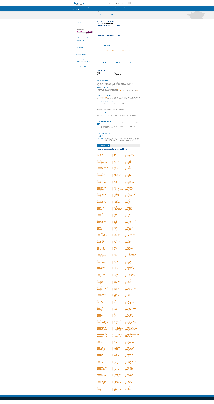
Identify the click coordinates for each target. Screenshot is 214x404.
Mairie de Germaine (100, 237)
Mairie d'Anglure (113, 153)
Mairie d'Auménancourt (129, 157)
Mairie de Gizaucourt (114, 240)
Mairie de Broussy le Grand (101, 181)
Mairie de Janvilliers (100, 250)
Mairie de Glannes (128, 240)
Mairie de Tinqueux (128, 357)
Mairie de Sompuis (128, 350)
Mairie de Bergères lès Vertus (130, 166)
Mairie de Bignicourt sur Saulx (116, 170)
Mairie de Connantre (114, 203)
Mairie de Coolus (113, 204)
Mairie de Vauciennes (100, 368)
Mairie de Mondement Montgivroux (131, 288)
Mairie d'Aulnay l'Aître (100, 157)
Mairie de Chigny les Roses (129, 199)
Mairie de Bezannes (128, 169)
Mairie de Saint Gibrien (114, 323)
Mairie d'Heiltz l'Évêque (115, 244)
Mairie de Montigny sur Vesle (130, 290)
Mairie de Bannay (128, 160)
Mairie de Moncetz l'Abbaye (101, 288)
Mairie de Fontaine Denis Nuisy (130, 234)
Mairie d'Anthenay (100, 154)
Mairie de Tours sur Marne (115, 358)
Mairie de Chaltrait (114, 187)
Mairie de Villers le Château (115, 381)
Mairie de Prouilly (114, 311)
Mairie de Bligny (127, 173)
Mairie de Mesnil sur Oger (129, 266)
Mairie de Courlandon (114, 211)
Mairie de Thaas (127, 355)
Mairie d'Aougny (113, 154)
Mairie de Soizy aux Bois (101, 348)
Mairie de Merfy (99, 286)
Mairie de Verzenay (128, 373)
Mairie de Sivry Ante (100, 347)
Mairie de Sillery (127, 346)
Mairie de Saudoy (114, 342)
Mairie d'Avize (127, 159)
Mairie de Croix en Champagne (130, 256)
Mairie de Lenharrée (100, 268)
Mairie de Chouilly (100, 200)
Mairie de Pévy (99, 304)
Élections (128, 397)
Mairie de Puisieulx (100, 313)
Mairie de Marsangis (128, 282)
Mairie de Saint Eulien (114, 322)
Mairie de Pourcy (113, 310)
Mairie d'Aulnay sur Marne (115, 157)
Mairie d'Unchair (127, 362)
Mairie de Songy (113, 351)
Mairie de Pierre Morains (115, 304)
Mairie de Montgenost (100, 290)
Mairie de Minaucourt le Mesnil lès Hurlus (103, 287)
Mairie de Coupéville (100, 209)
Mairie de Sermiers (114, 344)
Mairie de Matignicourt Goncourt (130, 283)
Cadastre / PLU (109, 7)
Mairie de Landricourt (114, 261)
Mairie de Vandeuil (114, 366)
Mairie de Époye (99, 227)
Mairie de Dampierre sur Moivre (116, 219)
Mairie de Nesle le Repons (115, 296)
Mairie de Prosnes (100, 311)
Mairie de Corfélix (99, 206)
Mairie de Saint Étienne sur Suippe (102, 322)
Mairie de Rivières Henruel (129, 270)
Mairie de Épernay (128, 226)
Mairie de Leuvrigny (100, 271)
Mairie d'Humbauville (100, 248)
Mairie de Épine (99, 254)
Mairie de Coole (99, 204)
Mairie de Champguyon (100, 189)
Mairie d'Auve (99, 159)
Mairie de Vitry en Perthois (101, 386)
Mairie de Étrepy (99, 229)
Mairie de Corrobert (128, 207)
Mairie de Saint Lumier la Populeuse (131, 328)
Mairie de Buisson (114, 263)
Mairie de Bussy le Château (129, 182)
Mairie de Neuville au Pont (115, 257)
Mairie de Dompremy (114, 221)
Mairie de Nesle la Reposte (101, 296)
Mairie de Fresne (113, 264)
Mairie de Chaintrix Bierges (115, 186)
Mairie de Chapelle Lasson (115, 255)
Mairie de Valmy (113, 364)
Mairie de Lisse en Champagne (130, 273)
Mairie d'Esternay (99, 228)
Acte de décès (93, 7)
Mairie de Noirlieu (114, 297)
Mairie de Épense (113, 226)
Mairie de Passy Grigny (128, 303)
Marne (112, 82)
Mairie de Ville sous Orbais (101, 260)
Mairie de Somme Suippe (129, 348)
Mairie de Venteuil (128, 370)
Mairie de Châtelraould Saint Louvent (131, 193)
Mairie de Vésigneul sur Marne (116, 374)
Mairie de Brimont (114, 180)
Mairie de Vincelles (100, 384)
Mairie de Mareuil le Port (129, 280)
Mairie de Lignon (128, 271)
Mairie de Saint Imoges (100, 326)
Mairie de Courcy (99, 210)
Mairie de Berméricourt (114, 167)
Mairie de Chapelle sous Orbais (130, 255)
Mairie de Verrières (100, 373)
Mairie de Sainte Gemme (129, 338)
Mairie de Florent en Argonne (115, 234)
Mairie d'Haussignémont (101, 243)
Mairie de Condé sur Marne (101, 202)
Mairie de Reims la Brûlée (129, 314)
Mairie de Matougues (100, 284)
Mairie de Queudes (114, 313)
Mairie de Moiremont (114, 287)
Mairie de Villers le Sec (128, 381)
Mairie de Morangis (128, 291)
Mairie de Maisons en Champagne (130, 277)
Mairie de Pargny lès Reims (129, 302)
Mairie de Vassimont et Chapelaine (102, 367)
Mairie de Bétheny (128, 168)
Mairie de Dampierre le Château (102, 219)
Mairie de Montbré (114, 289)
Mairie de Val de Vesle (114, 363)
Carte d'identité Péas (128, 47)
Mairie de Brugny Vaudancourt (102, 182)
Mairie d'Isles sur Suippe (101, 249)
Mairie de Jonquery (128, 251)
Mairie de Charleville (100, 193)
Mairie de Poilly (127, 307)
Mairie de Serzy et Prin (100, 346)
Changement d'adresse (74, 9)
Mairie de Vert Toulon (114, 373)
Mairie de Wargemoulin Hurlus (116, 389)
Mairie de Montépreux (128, 289)
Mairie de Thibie (99, 356)
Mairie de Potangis (128, 309)
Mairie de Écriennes (128, 223)
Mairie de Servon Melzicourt (129, 344)
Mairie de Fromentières (115, 236)
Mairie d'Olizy (99, 300)
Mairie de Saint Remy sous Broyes (102, 336)
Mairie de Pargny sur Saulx (101, 303)
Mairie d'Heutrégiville (100, 247)
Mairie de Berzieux (100, 168)
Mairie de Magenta (114, 276)
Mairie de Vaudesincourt (101, 369)
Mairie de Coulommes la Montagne (116, 208)
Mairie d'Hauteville (128, 243)
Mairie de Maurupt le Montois (116, 284)
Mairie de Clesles (127, 200)
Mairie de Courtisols (100, 214)
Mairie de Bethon (99, 169)
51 (117, 89)
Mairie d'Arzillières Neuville (129, 155)
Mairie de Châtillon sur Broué (101, 194)
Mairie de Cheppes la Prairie (115, 197)
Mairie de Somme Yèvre (129, 349)
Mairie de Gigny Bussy (114, 238)
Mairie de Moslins (114, 293)
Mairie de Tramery (128, 358)
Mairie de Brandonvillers (101, 177)
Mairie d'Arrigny (113, 155)
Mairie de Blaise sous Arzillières (102, 173)
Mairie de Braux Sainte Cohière (102, 179)
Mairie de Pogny (113, 307)
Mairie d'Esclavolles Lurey (129, 227)
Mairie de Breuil (127, 179)
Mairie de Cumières (128, 216)
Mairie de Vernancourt (114, 371)
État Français (124, 397)
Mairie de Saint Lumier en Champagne (117, 328)
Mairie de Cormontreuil (129, 206)
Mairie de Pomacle (114, 308)
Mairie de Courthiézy (128, 213)
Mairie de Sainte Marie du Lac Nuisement (117, 340)
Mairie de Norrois (128, 297)
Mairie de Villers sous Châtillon (116, 382)
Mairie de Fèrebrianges (129, 231)
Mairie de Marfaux (100, 281)
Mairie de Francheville (128, 235)
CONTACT (76, 397)
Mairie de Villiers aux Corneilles (116, 383)
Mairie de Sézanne (114, 346)
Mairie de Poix (99, 308)
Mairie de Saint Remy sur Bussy (116, 336)
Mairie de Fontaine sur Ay (115, 235)
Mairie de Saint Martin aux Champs (102, 330)
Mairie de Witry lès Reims (101, 390)
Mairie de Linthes (114, 273)
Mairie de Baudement (100, 163)
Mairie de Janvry (113, 250)
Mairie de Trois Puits (100, 362)
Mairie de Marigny (100, 282)
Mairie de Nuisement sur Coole (102, 299)
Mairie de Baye (113, 163)
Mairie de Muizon (128, 294)
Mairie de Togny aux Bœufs (101, 358)
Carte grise (115, 7)
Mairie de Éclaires (99, 223)
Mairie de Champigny (128, 189)
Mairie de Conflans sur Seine (115, 202)
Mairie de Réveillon (100, 316)
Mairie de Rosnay (99, 319)
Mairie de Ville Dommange (115, 375)
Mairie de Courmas (128, 211)
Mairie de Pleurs (99, 306)
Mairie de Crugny (113, 215)
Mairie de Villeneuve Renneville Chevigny (103, 377)
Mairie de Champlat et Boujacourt (116, 190)
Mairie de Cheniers (100, 197)
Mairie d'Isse (113, 249)
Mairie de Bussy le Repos (101, 183)
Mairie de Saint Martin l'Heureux (130, 330)
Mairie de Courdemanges (115, 210)
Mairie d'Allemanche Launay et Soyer (131, 150)
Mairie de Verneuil (128, 371)
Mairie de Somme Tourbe (101, 349)
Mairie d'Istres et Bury (128, 269)
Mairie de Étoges (113, 228)
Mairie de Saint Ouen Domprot (102, 333)
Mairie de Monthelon (114, 290)
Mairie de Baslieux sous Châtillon (102, 162)
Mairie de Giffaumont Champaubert (103, 238)
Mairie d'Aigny (113, 150)
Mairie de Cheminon (114, 196)
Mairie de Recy (99, 314)
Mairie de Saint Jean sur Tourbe (102, 327)
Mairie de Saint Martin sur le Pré (102, 331)
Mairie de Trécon (99, 360)
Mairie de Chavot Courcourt (101, 196)
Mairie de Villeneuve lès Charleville (116, 260)
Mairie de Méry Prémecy (129, 286)
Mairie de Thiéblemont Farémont (116, 356)
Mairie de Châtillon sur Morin (130, 194)
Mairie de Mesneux (100, 270)
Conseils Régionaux (90, 397)
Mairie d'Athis (99, 156)
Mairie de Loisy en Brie (114, 274)
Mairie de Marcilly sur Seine (129, 279)
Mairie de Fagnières (128, 229)
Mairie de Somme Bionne (115, 348)
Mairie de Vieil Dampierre (129, 267)
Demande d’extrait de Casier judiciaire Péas (129, 50)
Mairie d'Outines (127, 301)
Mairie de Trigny (113, 361)
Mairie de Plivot (127, 306)
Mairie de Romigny (128, 317)
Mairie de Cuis (99, 216)
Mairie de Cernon (99, 186)
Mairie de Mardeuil (100, 280)
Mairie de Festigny (100, 233)
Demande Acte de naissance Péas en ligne (107, 47)
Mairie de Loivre (99, 275)
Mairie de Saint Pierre (114, 333)
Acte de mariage (86, 7)
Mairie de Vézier (113, 267)
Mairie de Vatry (113, 367)
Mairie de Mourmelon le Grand (130, 293)
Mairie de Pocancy (100, 307)
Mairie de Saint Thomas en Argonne (131, 337)
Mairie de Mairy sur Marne (115, 277)
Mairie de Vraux (113, 388)
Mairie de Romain (99, 317)
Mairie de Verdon (99, 371)
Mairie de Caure (113, 254)
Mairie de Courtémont (114, 213)
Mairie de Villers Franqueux (101, 381)
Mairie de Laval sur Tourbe (101, 262)
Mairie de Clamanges (114, 200)
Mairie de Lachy (127, 260)
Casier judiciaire (131, 7)
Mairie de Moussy (114, 294)
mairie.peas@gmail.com (82, 27)
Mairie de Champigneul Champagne (117, 189)
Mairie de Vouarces (114, 387)
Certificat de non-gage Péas (118, 65)
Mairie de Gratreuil (128, 241)
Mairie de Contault (128, 203)
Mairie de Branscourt (114, 177)
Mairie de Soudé (99, 353)
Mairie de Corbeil (128, 204)
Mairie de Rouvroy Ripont (129, 319)
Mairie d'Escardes (114, 227)
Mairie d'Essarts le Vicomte (129, 268)
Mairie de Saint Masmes (115, 331)
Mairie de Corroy (99, 208)
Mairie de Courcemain (128, 209)
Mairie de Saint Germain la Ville (102, 323)
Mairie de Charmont (114, 193)
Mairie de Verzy (99, 374)
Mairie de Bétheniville (114, 168)
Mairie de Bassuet (128, 162)
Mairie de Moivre (128, 287)
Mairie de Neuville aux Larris (101, 258)
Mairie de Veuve (127, 258)
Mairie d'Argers (99, 155)
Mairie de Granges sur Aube (115, 241)
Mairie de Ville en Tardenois (101, 376)
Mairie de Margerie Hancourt (115, 281)
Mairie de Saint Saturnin (129, 336)
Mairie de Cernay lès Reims (129, 184)
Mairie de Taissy (99, 355)
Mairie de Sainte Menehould (129, 340)
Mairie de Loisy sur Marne (129, 274)
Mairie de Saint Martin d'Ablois (116, 330)
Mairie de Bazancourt (128, 163)
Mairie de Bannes (99, 161)
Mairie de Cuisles (113, 216)
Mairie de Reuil (113, 315)
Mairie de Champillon (100, 190)
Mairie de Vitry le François (129, 386)
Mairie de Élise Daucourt (101, 226)
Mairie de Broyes (128, 181)
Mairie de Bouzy (127, 176)
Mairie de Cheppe (114, 256)
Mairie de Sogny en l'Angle (129, 347)
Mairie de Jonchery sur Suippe (101, 251)
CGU (84, 397)
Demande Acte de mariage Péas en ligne (107, 49)
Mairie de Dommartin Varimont (102, 221)
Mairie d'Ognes (113, 299)
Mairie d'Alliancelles (114, 151)
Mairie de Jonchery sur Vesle (115, 251)
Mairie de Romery (114, 317)
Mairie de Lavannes (114, 262)
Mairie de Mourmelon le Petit (101, 294)
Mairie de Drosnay (114, 222)
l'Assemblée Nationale (104, 97)
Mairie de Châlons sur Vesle (101, 187)
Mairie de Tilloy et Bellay (115, 357)
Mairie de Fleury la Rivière (101, 234)
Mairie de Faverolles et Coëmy (130, 230)
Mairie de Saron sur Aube (129, 341)
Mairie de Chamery (100, 188)
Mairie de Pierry (127, 304)
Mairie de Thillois (99, 357)
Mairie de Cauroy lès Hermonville (102, 184)
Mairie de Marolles (114, 282)
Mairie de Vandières (128, 366)
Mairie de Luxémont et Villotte (130, 275)
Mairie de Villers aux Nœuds (115, 380)
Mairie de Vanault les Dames (101, 366)
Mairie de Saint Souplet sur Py (102, 337)
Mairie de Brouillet (128, 180)
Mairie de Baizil (127, 262)
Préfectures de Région (98, 397)
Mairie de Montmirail (100, 291)
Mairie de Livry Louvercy (101, 274)
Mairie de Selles (113, 343)
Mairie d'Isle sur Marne (129, 248)
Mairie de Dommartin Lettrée (115, 220)
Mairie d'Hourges (114, 247)
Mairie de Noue (113, 258)
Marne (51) (92, 11)
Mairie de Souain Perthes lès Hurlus (131, 351)
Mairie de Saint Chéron (114, 321)
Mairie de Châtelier (128, 263)
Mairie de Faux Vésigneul (115, 230)
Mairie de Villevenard (100, 383)
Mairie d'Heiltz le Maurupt (101, 246)
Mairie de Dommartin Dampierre (102, 220)
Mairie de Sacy (99, 320)
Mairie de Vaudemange (129, 368)
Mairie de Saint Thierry (114, 337)
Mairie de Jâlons (127, 249)
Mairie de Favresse (100, 231)
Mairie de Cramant (100, 215)
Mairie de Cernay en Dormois (115, 184)
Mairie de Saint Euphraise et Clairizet (131, 322)
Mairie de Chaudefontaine (115, 195)
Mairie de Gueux (113, 242)
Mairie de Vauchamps (128, 367)
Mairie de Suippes (114, 354)
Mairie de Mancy (113, 279)
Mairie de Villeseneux (128, 382)
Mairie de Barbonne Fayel (115, 161)
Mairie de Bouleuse (100, 175)
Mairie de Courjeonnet (100, 211)
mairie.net (76, 11)
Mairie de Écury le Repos (115, 224)
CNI (103, 7)
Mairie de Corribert (114, 207)
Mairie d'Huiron (127, 247)
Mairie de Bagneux (114, 160)
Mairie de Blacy (127, 171)
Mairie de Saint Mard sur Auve (116, 329)
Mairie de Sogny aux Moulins (115, 347)
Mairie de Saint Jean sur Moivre (130, 326)
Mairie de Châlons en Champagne (130, 186)
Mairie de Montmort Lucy (115, 291)
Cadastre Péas (104, 64)
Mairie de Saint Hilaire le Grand (116, 324)
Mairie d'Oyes (113, 302)
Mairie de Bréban (113, 179)
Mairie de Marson (99, 283)
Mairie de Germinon (128, 237)
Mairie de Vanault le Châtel (129, 364)
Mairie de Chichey (114, 199)
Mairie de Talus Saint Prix (115, 355)
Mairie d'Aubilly (127, 156)
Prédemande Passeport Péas (129, 49)
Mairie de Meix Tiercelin (115, 266)
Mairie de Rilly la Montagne (129, 316)
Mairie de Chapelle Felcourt (101, 255)
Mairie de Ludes (113, 275)
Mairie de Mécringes (128, 284)
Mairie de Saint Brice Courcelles (102, 321)
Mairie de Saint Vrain (114, 338)
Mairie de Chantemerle (114, 192)
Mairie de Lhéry (113, 271)
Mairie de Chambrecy (128, 187)
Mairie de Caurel (127, 183)
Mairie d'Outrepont (100, 302)
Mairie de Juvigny (128, 253)
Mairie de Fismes (113, 233)
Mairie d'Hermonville (114, 246)
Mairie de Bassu (113, 162)
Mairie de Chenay (128, 196)
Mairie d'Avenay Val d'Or (115, 159)
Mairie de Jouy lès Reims (101, 253)
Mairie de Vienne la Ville (129, 374)
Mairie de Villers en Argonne (129, 380)
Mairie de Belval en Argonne (101, 166)
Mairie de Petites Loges (114, 270)
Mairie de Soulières (100, 354)
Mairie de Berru (127, 167)
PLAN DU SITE (80, 397)
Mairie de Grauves (100, 242)
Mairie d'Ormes (113, 301)
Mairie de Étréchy (128, 228)
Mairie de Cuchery (128, 215)
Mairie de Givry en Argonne (129, 238)
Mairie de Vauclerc (114, 368)
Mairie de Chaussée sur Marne (102, 256)
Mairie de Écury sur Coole (129, 224)
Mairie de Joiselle (127, 250)
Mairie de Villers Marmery (101, 382)
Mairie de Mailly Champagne (101, 277)
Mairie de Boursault (128, 175)
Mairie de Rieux (113, 316)
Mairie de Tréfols (113, 360)
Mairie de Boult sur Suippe (115, 175)
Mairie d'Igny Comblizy (114, 248)
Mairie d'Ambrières (100, 153)
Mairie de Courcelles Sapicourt (116, 209)
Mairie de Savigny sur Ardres (129, 342)
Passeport (99, 7)
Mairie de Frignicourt (100, 236)
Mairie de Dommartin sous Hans (130, 220)
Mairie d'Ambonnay (128, 151)
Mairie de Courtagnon (100, 213)
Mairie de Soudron (114, 353)
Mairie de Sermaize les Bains (101, 344)
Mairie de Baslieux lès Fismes (129, 161)
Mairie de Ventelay (114, 370)
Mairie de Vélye (99, 370)
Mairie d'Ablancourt (100, 150)
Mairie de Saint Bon (128, 320)
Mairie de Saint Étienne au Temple (130, 321)
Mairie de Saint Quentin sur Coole (116, 334)
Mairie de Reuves (128, 315)
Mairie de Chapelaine (128, 192)
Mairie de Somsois (100, 351)
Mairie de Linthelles (100, 273)
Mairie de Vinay (127, 383)
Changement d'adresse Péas (132, 64)
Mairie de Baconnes (100, 160)
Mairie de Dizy (127, 219)
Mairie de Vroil (99, 389)
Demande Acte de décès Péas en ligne (107, 50)
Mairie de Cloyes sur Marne (101, 201)
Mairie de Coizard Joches (115, 201)
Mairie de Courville (114, 214)
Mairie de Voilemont (100, 387)
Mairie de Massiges (114, 283)
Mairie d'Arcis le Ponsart (129, 154)
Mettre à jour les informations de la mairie (102, 29)
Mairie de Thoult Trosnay (101, 267)
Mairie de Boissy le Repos (101, 174)
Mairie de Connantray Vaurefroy (102, 203)
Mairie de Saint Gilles (128, 323)
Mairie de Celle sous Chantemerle (130, 254)
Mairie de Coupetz (128, 208)
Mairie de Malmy (99, 279)
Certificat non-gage (122, 7)
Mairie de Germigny (114, 237)
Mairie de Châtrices (100, 195)
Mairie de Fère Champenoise (115, 231)
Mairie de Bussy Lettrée (115, 183)
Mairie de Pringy (127, 310)
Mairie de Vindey (113, 384)
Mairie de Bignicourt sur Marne (102, 170)
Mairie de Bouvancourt (100, 176)
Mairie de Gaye (127, 236)
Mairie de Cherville (100, 199)
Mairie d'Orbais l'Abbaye (129, 300)
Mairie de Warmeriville (128, 389)
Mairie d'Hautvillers (100, 244)
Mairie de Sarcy (113, 341)
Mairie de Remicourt (100, 315)
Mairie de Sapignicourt (100, 341)
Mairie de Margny (128, 281)
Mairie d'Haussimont (114, 243)
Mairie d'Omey (113, 300)
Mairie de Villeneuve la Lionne (130, 376)
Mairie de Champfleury (129, 188)
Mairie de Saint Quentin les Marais (102, 334)
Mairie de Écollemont (114, 223)
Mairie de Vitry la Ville (114, 386)
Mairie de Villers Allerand (129, 377)
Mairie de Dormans (100, 222)
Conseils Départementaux (107, 397)
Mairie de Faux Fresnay (100, 230)
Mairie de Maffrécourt (100, 276)
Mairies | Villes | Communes (84, 11)
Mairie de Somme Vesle (115, 349)
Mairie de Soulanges (128, 353)
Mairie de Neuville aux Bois (129, 257)
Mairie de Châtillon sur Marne (116, 194)
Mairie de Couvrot (128, 214)
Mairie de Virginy (128, 384)
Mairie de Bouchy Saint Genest (116, 174)
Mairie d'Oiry (127, 299)
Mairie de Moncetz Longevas (115, 288)
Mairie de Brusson (114, 182)
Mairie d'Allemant (99, 151)
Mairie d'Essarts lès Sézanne (101, 269)
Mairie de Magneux (128, 276)
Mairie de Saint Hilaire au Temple (102, 324)
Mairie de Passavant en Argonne (116, 303)
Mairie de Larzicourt (128, 261)
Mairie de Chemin (99, 264)
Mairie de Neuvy (127, 296)
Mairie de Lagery (99, 261)
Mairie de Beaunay (114, 164)
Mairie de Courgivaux (128, 210)
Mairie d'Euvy (113, 229)
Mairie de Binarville (100, 171)
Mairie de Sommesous (114, 350)
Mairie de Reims (113, 314)
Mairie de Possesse (114, 309)
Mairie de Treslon (99, 361)
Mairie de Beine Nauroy (129, 164)
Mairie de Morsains (100, 293)
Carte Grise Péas (118, 64)
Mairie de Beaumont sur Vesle (102, 164)
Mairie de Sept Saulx (128, 343)
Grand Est (120, 82)
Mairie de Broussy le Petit (115, 181)
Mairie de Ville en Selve (128, 375)
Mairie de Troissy (113, 362)
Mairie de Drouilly (128, 222)
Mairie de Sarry (99, 342)
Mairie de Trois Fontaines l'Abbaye (130, 361)
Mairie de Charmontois (114, 268)
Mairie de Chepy (127, 197)
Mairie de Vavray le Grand (115, 369)
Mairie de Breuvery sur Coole (101, 180)
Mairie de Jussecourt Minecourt (116, 253)
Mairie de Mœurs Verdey (115, 295)
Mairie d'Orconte (99, 301)
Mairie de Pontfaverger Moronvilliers (131, 308)
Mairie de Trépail (127, 360)
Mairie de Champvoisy (128, 190)
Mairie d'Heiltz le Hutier (129, 244)
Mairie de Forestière (100, 257)
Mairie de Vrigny (127, 388)
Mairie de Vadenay (100, 363)
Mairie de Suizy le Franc (129, 354)
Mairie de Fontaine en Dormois (102, 235)
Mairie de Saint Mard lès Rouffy (102, 329)
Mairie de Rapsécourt (128, 313)
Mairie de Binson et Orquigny (115, 171)
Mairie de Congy (127, 202)
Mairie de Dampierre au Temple (130, 217)
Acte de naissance (78, 7)
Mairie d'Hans (127, 242)
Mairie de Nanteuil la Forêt (129, 295)
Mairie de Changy (99, 192)
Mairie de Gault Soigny (128, 264)
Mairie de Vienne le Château (101, 375)
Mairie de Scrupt (99, 343)
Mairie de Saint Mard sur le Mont (130, 329)
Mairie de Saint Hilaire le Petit (130, 324)
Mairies (71, 7)
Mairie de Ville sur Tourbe (115, 376)
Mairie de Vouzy (99, 388)
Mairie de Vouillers (128, 387)
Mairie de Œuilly (113, 390)
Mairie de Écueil (99, 224)
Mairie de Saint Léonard (129, 327)
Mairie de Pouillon (100, 310)
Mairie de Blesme (113, 173)
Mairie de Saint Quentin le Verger (130, 333)
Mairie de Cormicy (114, 206)
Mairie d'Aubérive (114, 156)
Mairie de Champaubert (115, 188)
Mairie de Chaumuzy (128, 195)
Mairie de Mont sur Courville (101, 289)
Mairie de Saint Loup (100, 328)
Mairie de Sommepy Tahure (101, 350)
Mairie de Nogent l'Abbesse (101, 297)
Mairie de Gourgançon (100, 241)
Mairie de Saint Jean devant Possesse (117, 326)
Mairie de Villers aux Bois (101, 380)
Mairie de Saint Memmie (129, 331)
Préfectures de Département (116, 397)
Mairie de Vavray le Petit (129, 369)
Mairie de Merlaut (114, 286)
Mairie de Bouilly (127, 174)
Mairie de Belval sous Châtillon (116, 166)
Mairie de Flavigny (128, 233)
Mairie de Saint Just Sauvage (115, 327)
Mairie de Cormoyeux (100, 207)
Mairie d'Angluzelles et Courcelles (130, 153)
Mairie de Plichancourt (114, 306)
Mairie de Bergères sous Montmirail (102, 167)
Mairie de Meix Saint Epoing (101, 266)
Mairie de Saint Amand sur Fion (116, 320)
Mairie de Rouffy (113, 319)
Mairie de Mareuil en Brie (115, 280)
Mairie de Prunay (128, 311)
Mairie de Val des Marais (101, 364)
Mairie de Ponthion (100, 309)
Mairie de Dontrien (128, 221)
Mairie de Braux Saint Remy (129, 177)
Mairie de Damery (114, 217)
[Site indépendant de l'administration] (90, 3)
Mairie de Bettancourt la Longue (116, 169)
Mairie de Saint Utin (100, 338)
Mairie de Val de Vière (128, 363)
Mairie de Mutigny (100, 295)
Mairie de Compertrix (128, 201)
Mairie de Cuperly (99, 217)
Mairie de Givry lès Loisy (101, 240)
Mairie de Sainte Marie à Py (101, 340)
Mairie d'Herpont (128, 246)
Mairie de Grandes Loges (115, 269)
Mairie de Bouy (113, 176)
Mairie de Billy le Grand (129, 170)
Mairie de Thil (127, 356)
